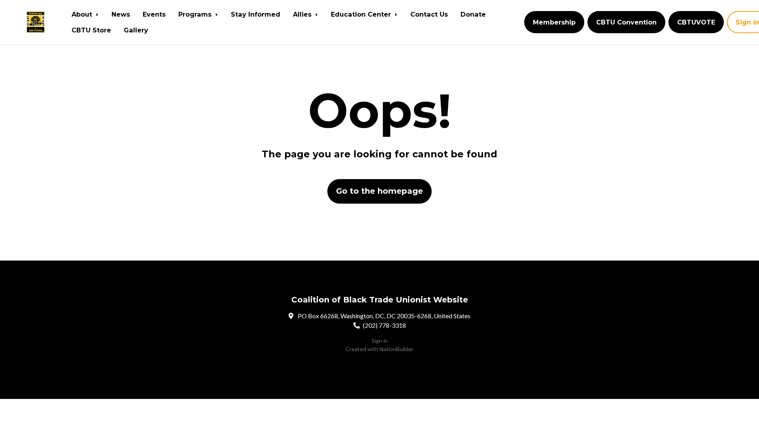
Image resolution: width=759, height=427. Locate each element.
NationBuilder (396, 349)
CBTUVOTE (696, 22)
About (83, 14)
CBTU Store (91, 30)
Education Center (362, 14)
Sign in (380, 340)
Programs (195, 14)
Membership (554, 22)
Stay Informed (255, 14)
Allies (303, 14)
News (120, 14)
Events (154, 14)
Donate (473, 14)
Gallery (136, 30)
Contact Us (429, 14)
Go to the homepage (379, 191)
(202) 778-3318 (384, 325)
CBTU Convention (626, 22)
